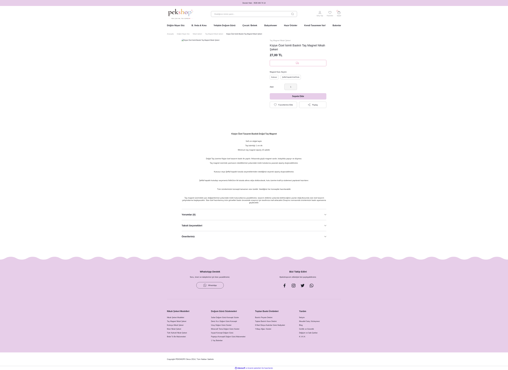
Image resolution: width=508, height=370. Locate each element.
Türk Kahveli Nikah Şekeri (177, 333)
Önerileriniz (188, 236)
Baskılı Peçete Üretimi (263, 317)
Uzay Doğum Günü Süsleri (221, 325)
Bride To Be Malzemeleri (176, 337)
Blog (301, 325)
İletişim (302, 317)
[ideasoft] (240, 368)
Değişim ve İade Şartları (308, 333)
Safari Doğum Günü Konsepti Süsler (225, 317)
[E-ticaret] (253, 368)
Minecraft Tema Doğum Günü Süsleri (225, 329)
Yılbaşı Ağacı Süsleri (263, 329)
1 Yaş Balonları (217, 340)
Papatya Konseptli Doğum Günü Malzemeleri (228, 337)
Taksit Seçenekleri (192, 225)
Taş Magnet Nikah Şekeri (280, 40)
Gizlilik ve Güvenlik (306, 329)
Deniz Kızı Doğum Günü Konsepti (224, 321)
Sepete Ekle (298, 96)
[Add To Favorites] (283, 105)
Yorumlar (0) (189, 214)
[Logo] (180, 14)
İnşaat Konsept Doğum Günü (222, 333)
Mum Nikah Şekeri (174, 329)
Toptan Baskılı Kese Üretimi (266, 321)
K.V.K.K (302, 337)
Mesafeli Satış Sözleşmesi (309, 321)
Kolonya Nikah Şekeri (175, 325)
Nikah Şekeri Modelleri (175, 317)
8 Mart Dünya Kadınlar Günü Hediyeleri (270, 325)
